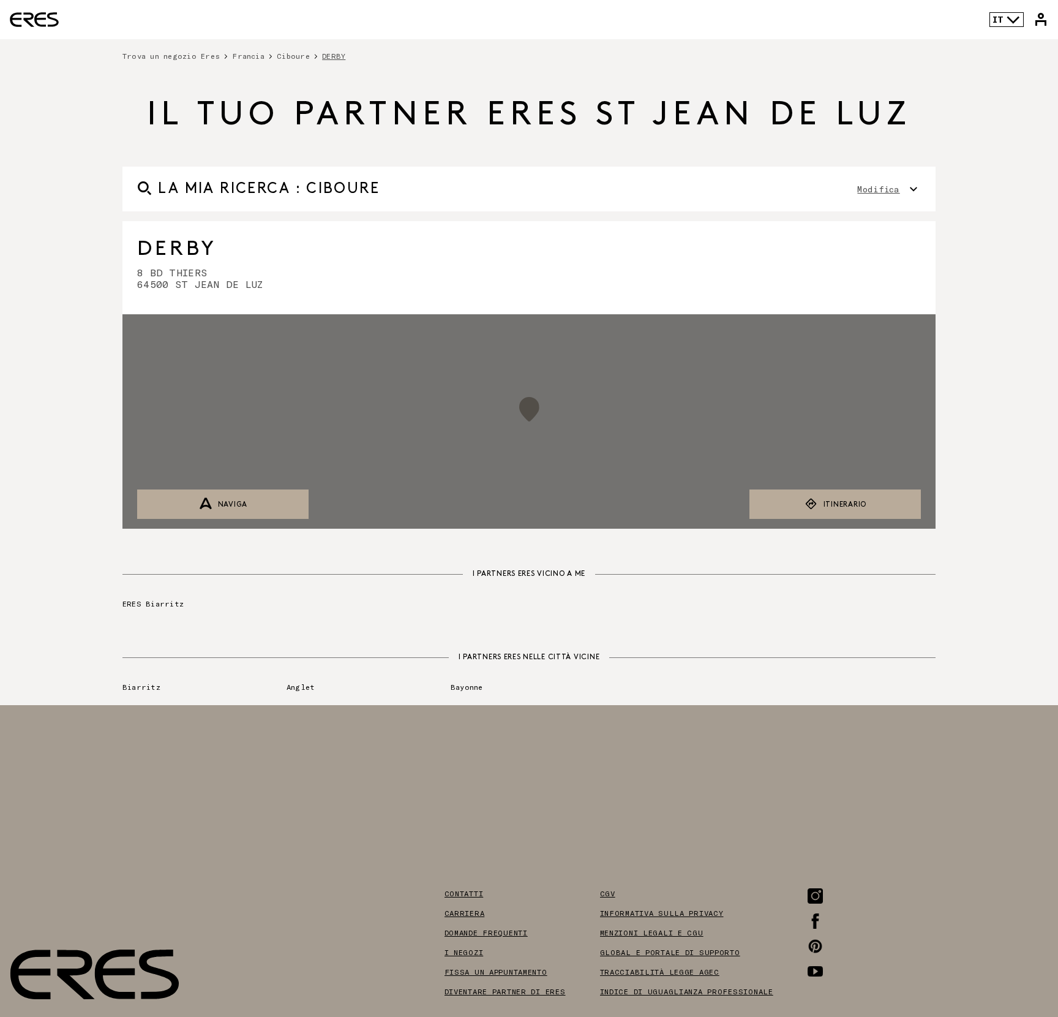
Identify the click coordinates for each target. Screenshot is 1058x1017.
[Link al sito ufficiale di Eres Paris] (34, 19)
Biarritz (141, 686)
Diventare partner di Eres (505, 991)
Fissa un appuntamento (496, 971)
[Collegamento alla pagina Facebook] (815, 921)
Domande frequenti (486, 932)
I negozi (464, 952)
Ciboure (293, 55)
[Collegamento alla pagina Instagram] (815, 896)
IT (998, 19)
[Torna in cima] (1011, 946)
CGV (607, 893)
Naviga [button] (232, 504)
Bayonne (467, 686)
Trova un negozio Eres (171, 55)
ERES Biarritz (153, 603)
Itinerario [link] (845, 504)
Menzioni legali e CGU (651, 932)
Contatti (464, 893)
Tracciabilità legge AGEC (659, 971)
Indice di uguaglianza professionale (686, 991)
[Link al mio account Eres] (1041, 19)
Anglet (301, 686)
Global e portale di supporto (670, 952)
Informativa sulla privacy (662, 913)
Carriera (465, 913)
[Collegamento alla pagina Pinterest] (815, 946)
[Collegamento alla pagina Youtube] (815, 971)
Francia (248, 55)
